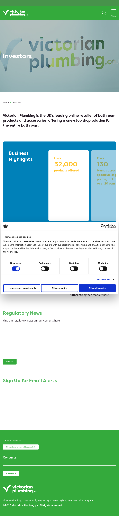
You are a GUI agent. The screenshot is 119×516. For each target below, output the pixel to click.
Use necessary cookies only (22, 288)
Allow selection (59, 288)
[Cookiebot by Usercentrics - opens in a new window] (103, 226)
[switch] (45, 268)
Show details (103, 279)
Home (6, 102)
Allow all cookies (97, 288)
